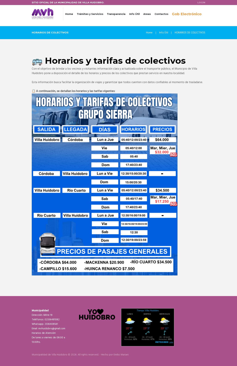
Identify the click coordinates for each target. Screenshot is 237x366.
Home (69, 14)
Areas (147, 14)
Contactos (161, 14)
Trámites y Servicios (90, 14)
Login (201, 2)
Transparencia (116, 14)
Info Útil (134, 14)
